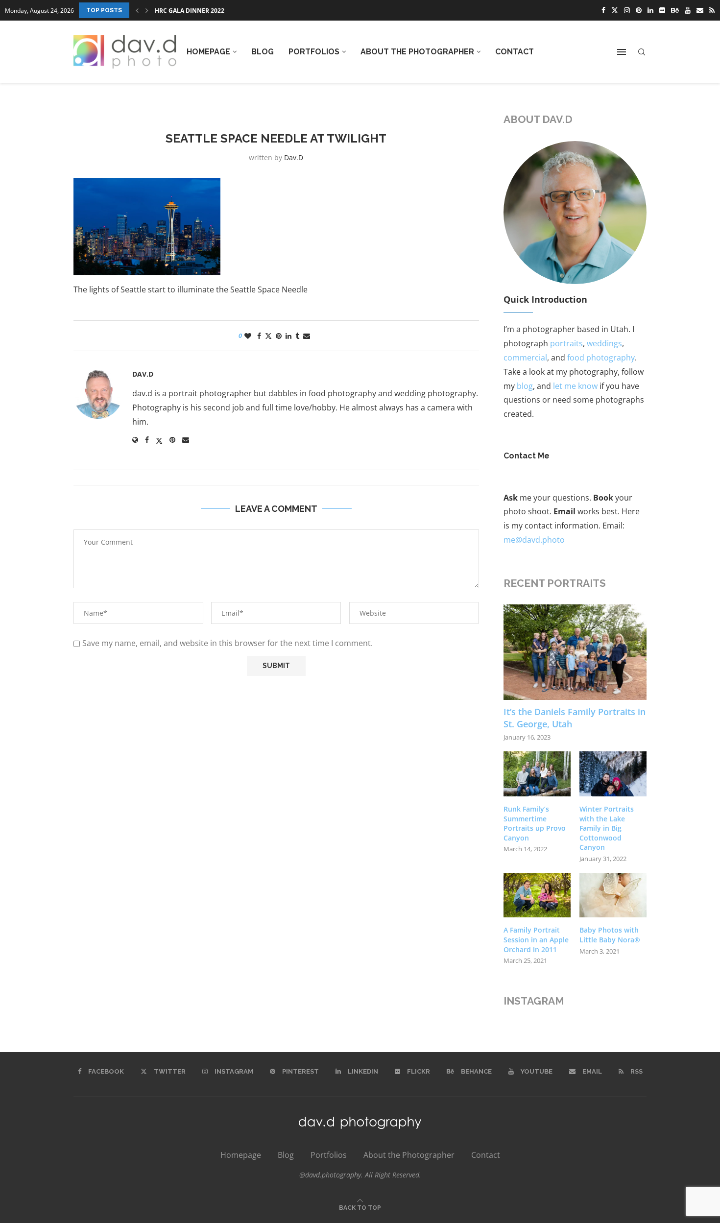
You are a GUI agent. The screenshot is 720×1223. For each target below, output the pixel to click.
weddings (604, 343)
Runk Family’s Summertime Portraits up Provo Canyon (535, 823)
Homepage (208, 51)
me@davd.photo (534, 539)
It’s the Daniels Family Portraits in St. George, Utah (575, 718)
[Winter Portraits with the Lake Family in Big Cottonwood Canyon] (613, 773)
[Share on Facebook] (259, 335)
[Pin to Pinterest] (279, 335)
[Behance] (675, 10)
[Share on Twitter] (268, 335)
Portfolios (313, 51)
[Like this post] (247, 335)
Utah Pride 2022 (180, 10)
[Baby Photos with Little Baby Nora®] (613, 895)
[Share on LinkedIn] (288, 335)
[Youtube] (687, 10)
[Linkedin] (650, 10)
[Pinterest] (638, 10)
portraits (566, 343)
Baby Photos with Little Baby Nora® (609, 934)
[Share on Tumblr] (297, 335)
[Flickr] (662, 10)
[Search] (642, 52)
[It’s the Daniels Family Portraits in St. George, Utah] (575, 652)
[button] (137, 10)
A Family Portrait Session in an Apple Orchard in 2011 (536, 939)
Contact (514, 51)
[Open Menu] (621, 52)
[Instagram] (627, 10)
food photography (601, 357)
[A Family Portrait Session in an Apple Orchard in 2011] (537, 895)
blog (525, 386)
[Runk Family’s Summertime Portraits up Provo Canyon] (537, 773)
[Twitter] (615, 10)
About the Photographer (417, 51)
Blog (262, 51)
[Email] (700, 10)
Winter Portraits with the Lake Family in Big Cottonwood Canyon (606, 828)
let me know (575, 386)
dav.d (293, 157)
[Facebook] (603, 10)
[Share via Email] (306, 335)
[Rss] (712, 10)
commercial (525, 357)
